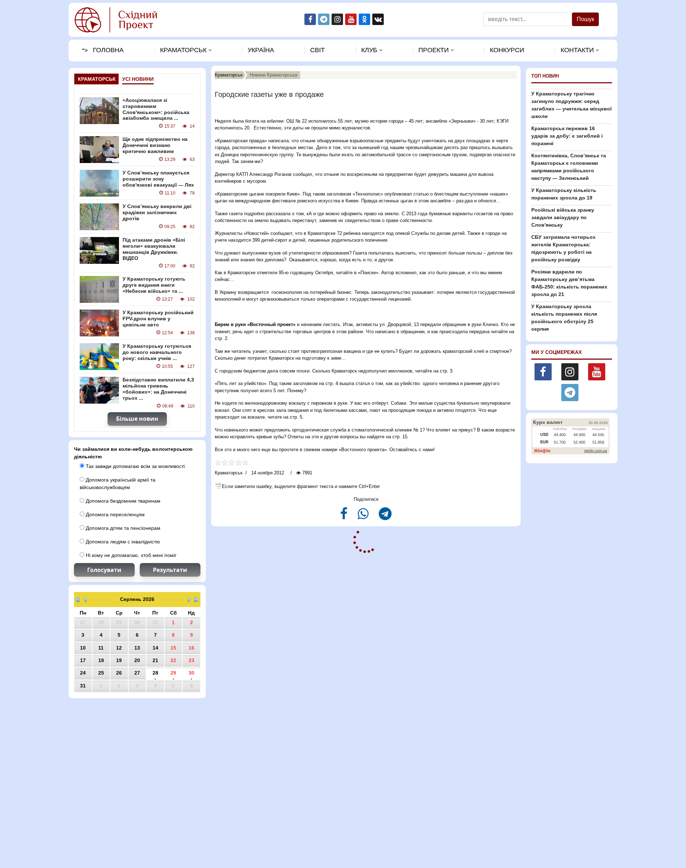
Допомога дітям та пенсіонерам (122, 528)
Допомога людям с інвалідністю (122, 541)
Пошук (585, 19)
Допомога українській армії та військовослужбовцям (117, 483)
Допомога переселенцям (114, 514)
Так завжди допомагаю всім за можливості (134, 466)
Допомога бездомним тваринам (122, 501)
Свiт (317, 50)
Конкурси (507, 50)
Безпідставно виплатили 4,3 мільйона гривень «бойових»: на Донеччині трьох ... (158, 388)
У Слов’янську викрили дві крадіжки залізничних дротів (157, 212)
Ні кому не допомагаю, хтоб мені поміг (130, 555)
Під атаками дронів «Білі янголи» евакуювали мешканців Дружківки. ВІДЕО (154, 249)
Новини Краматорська (273, 75)
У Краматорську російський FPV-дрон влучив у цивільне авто (158, 318)
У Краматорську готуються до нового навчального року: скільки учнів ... (157, 352)
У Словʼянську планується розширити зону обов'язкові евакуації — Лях (158, 179)
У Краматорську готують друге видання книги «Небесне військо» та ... (154, 285)
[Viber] (363, 516)
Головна (108, 50)
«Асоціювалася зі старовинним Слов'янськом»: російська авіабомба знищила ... (156, 109)
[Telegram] (385, 516)
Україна (261, 50)
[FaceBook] (344, 516)
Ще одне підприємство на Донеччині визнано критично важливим (155, 145)
